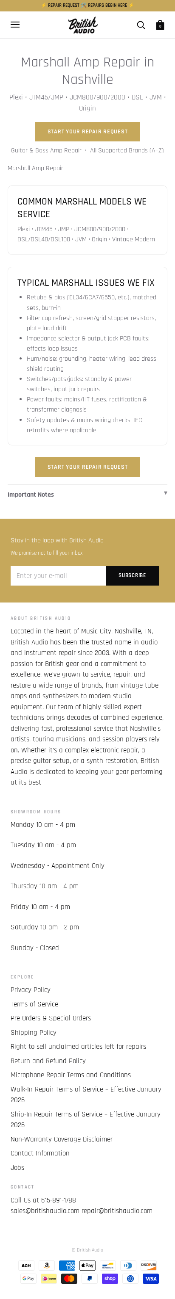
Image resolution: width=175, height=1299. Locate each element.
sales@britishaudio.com (45, 1211)
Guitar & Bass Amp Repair (46, 150)
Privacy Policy (31, 990)
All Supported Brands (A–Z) (127, 150)
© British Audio (87, 1250)
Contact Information (40, 1153)
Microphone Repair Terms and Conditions (71, 1075)
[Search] (141, 24)
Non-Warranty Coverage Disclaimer (62, 1139)
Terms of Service (34, 1004)
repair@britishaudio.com (117, 1211)
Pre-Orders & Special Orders (51, 1018)
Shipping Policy (33, 1032)
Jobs (17, 1167)
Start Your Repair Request (88, 131)
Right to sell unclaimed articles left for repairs (78, 1046)
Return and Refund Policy (48, 1061)
